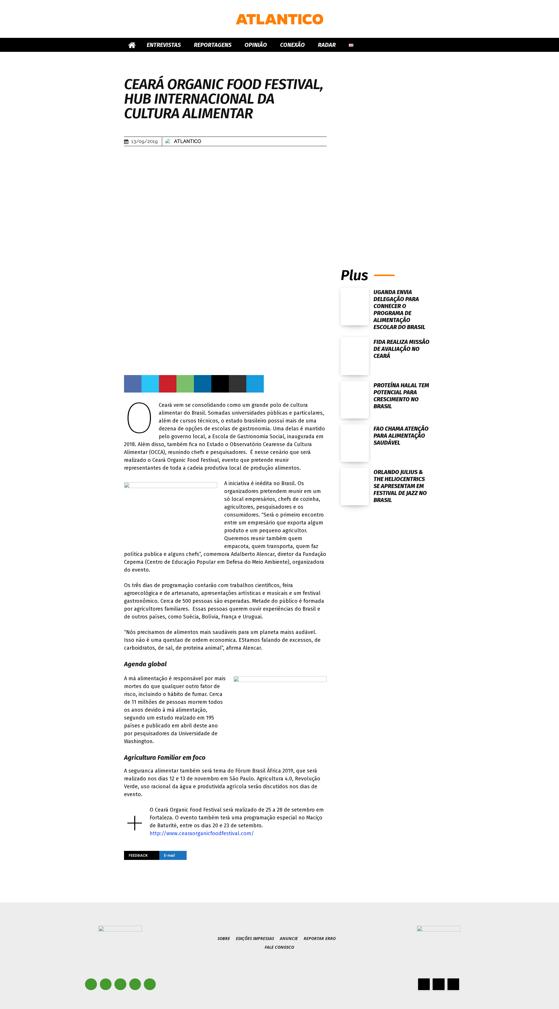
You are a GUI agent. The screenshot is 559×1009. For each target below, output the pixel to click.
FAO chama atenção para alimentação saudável (401, 435)
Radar (327, 44)
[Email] (220, 384)
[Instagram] (106, 984)
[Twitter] (150, 384)
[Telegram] (255, 384)
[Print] (237, 384)
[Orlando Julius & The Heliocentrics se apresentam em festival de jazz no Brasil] (355, 486)
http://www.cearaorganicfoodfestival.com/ (202, 833)
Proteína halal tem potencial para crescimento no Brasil (401, 396)
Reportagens (212, 44)
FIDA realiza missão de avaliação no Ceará (401, 348)
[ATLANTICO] (279, 19)
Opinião (256, 44)
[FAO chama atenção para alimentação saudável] (355, 443)
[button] (428, 45)
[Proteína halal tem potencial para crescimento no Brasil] (355, 399)
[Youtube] (150, 984)
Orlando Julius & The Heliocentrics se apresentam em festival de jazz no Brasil (400, 486)
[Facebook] (132, 384)
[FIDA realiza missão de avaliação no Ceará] (355, 356)
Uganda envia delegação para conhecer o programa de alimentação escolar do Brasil (400, 310)
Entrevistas (164, 44)
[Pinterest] (167, 384)
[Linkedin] (202, 384)
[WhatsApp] (185, 384)
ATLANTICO (187, 141)
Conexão (292, 44)
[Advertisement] (387, 200)
